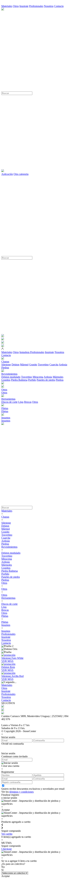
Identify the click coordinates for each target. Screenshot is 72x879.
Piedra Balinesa (19, 379)
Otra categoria (21, 174)
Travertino (43, 364)
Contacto (59, 6)
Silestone (6, 364)
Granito (33, 364)
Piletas (4, 411)
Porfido (32, 379)
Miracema (38, 376)
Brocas (27, 402)
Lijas (20, 402)
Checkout (6, 848)
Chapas (5, 516)
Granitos (5, 379)
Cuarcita (53, 364)
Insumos (5, 420)
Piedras (5, 367)
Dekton (15, 364)
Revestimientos (9, 546)
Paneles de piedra (46, 379)
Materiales (6, 6)
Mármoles (58, 376)
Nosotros (48, 6)
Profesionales (36, 6)
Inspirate (23, 6)
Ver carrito (6, 833)
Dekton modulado (10, 376)
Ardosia (63, 364)
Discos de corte (9, 402)
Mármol (24, 364)
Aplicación (7, 174)
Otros (16, 6)
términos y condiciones (21, 791)
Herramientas (8, 598)
